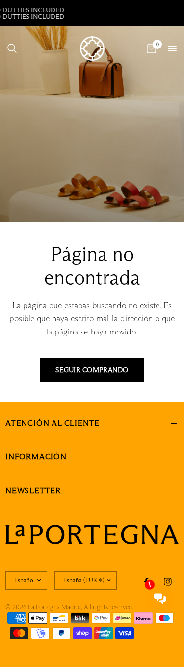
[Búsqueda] (12, 48)
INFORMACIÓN (36, 456)
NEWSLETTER (33, 490)
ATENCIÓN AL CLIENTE (52, 423)
